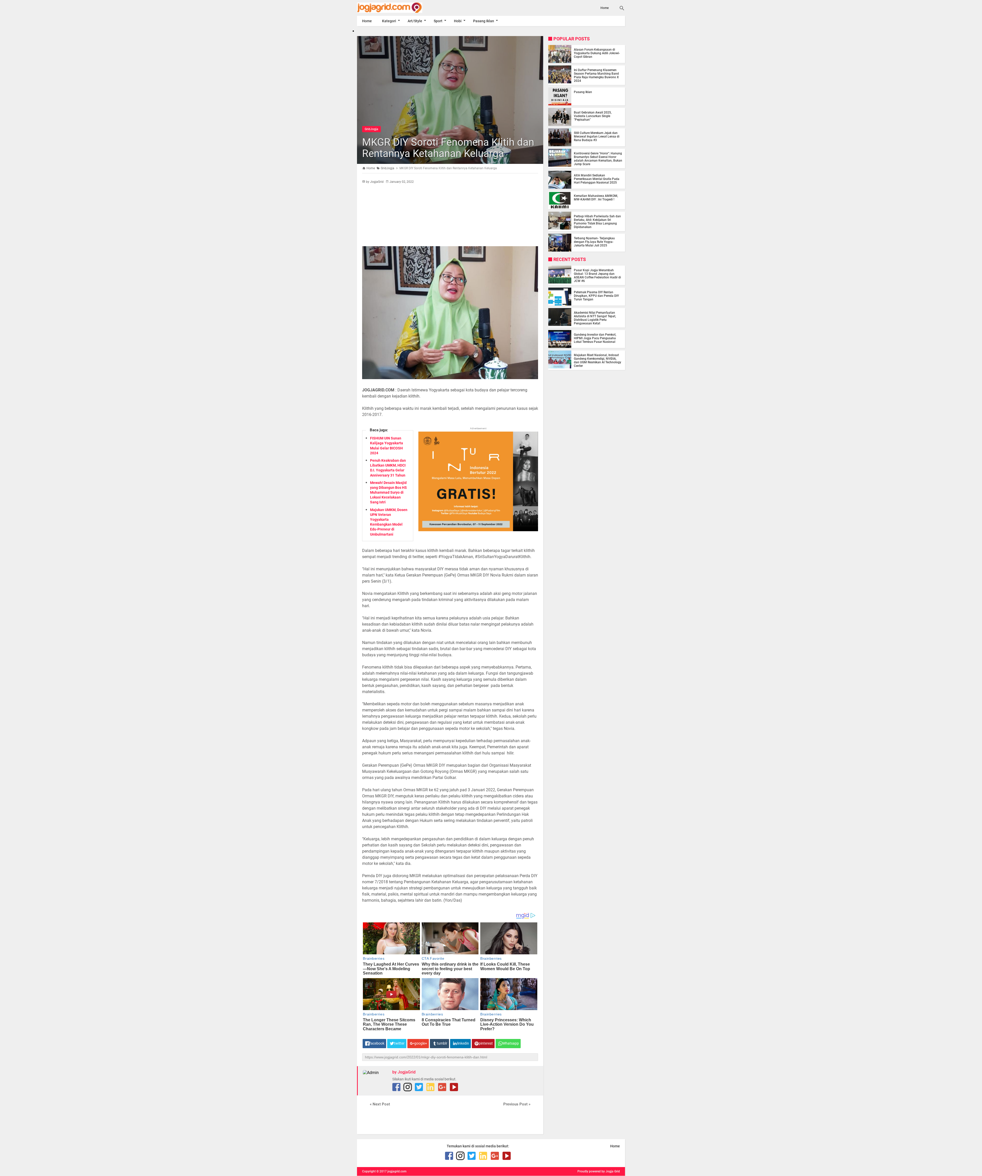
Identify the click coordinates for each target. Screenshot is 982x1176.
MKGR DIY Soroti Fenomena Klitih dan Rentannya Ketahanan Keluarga (448, 148)
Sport (438, 21)
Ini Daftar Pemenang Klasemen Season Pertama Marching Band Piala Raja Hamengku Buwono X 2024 (596, 75)
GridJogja (371, 129)
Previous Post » (516, 1104)
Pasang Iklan (483, 21)
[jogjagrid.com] (397, 8)
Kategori (389, 21)
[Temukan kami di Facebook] (396, 1087)
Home (604, 8)
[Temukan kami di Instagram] (408, 1087)
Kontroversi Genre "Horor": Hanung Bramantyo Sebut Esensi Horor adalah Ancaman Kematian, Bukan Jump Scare (598, 159)
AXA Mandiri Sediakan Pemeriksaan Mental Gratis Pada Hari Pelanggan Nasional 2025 (596, 179)
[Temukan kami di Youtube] (454, 1087)
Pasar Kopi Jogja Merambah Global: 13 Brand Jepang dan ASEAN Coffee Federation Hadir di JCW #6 (597, 275)
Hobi (458, 21)
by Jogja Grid (610, 1171)
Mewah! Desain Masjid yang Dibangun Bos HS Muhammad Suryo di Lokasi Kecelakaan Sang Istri (388, 492)
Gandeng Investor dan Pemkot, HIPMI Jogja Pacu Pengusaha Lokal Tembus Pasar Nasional (595, 338)
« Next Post (380, 1104)
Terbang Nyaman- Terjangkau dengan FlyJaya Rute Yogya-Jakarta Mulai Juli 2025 (594, 241)
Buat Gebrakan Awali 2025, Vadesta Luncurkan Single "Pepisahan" (593, 116)
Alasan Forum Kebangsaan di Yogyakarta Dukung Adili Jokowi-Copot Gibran (597, 53)
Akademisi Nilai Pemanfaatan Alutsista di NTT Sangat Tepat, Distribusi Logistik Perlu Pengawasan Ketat (595, 318)
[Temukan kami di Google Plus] (442, 1087)
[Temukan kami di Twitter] (419, 1087)
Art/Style (415, 21)
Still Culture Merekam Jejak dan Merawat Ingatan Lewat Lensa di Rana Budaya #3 (596, 136)
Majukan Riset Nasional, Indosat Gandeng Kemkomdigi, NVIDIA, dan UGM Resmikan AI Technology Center (597, 360)
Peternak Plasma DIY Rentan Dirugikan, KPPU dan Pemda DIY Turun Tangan (596, 295)
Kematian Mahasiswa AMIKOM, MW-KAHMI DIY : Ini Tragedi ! (596, 197)
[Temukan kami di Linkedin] (430, 1087)
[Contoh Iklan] (478, 529)
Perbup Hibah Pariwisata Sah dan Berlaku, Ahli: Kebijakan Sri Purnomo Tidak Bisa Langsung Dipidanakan (597, 221)
